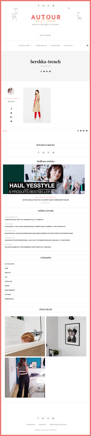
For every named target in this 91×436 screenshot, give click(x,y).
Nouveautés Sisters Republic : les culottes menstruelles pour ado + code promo (37, 240)
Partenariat (51, 197)
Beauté (42, 197)
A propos (55, 45)
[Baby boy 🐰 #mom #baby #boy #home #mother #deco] (25, 336)
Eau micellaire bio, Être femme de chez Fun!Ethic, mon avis (28, 247)
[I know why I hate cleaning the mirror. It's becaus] (25, 378)
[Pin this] (49, 71)
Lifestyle (8, 281)
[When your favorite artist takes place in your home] (66, 336)
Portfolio (41, 45)
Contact (68, 45)
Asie (36, 197)
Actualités (24, 45)
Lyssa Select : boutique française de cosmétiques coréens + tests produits (35, 226)
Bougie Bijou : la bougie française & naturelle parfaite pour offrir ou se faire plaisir (39, 233)
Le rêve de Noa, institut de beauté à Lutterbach (24, 219)
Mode (7, 286)
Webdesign (9, 299)
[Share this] (41, 71)
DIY (6, 277)
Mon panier (45, 35)
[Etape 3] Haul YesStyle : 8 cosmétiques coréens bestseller (46, 200)
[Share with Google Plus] (47, 71)
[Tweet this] (44, 71)
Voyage (8, 294)
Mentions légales (58, 424)
